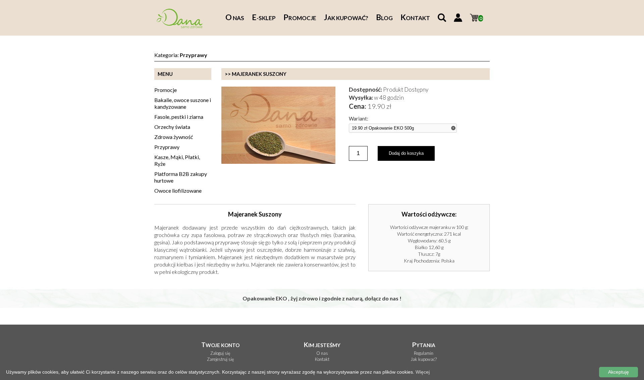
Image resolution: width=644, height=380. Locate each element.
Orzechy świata (172, 127)
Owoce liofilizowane (178, 190)
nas (234, 17)
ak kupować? (346, 17)
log (384, 17)
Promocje (165, 90)
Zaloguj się (220, 353)
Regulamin (423, 353)
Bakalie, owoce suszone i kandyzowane (182, 103)
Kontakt (322, 359)
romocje (299, 17)
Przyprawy (166, 147)
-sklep (264, 17)
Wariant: (358, 118)
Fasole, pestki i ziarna (178, 116)
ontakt (415, 17)
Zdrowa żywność (173, 137)
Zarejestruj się (220, 359)
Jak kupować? (424, 359)
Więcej (423, 372)
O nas (322, 353)
